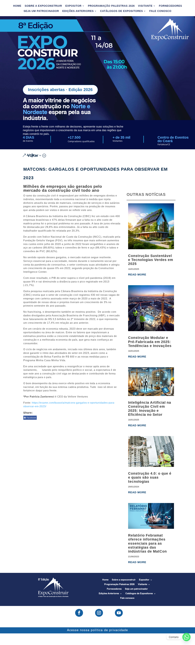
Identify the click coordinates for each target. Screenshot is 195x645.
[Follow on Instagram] (99, 613)
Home (17, 6)
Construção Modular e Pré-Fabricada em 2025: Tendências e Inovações (150, 342)
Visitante (145, 6)
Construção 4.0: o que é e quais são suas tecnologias (149, 477)
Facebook (31, 418)
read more (137, 274)
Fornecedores (170, 6)
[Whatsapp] (186, 637)
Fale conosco (160, 11)
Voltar (32, 155)
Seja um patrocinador (41, 11)
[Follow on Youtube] (119, 613)
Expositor (73, 6)
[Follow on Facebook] (79, 613)
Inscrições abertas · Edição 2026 (60, 89)
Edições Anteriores (78, 11)
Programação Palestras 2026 (111, 6)
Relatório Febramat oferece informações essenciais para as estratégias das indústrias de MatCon (147, 543)
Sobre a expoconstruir (43, 6)
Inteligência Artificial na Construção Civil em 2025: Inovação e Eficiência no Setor (149, 409)
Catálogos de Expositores (121, 11)
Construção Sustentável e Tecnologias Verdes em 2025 (150, 260)
